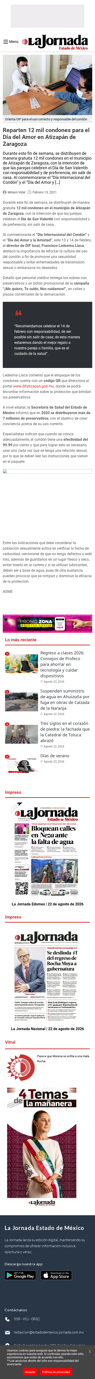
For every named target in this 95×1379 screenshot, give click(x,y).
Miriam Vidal (16, 192)
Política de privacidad (56, 1372)
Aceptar (30, 1372)
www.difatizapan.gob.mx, (34, 386)
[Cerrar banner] (90, 1352)
